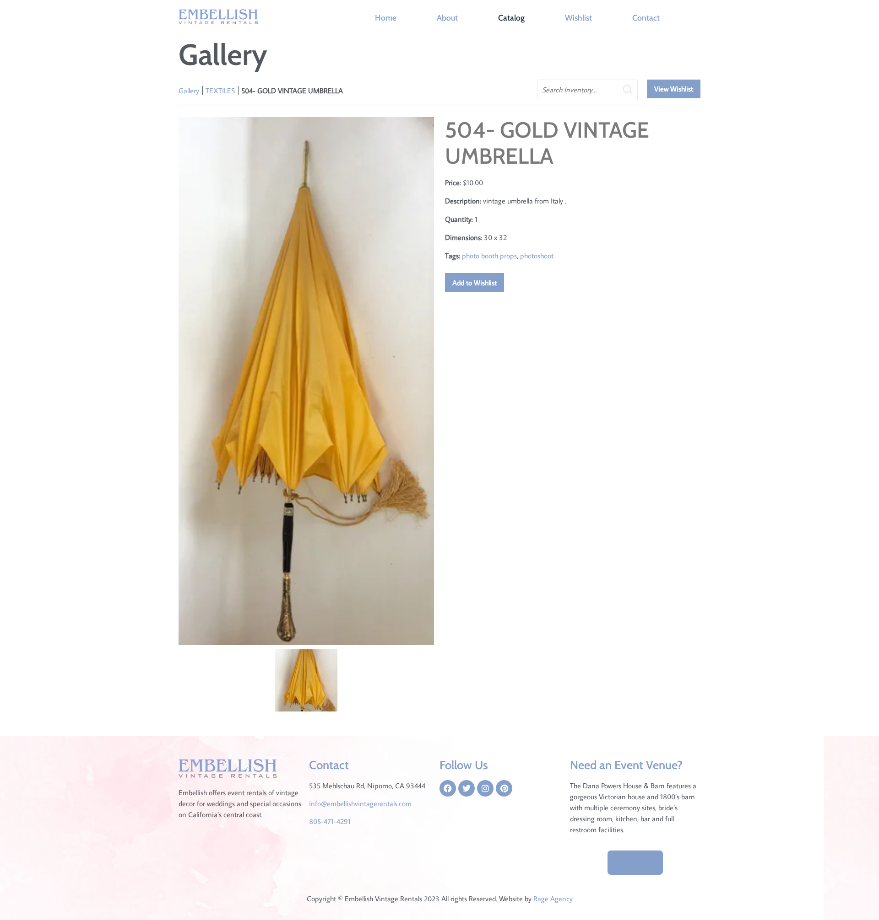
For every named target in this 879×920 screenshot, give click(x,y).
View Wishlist (673, 88)
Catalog (511, 17)
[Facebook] (448, 788)
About (447, 17)
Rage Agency (553, 898)
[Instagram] (485, 788)
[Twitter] (466, 788)
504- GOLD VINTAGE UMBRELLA (292, 90)
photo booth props (489, 255)
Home (385, 17)
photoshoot (536, 255)
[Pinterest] (504, 788)
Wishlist (578, 17)
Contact (646, 17)
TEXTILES (220, 90)
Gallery (189, 90)
